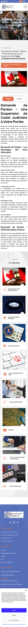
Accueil (13, 29)
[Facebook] (2, 1)
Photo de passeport (15, 486)
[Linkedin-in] (17, 522)
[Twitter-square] (4, 1)
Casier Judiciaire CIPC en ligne (16, 373)
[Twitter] (14, 522)
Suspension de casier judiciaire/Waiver (14, 289)
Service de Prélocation (16, 402)
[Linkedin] (6, 1)
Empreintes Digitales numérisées (14, 317)
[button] (26, 590)
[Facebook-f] (10, 522)
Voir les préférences (14, 620)
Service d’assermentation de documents (17, 458)
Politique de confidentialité (19, 624)
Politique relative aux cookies (8, 624)
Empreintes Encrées (13, 346)
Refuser (14, 615)
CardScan (11, 430)
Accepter (14, 610)
